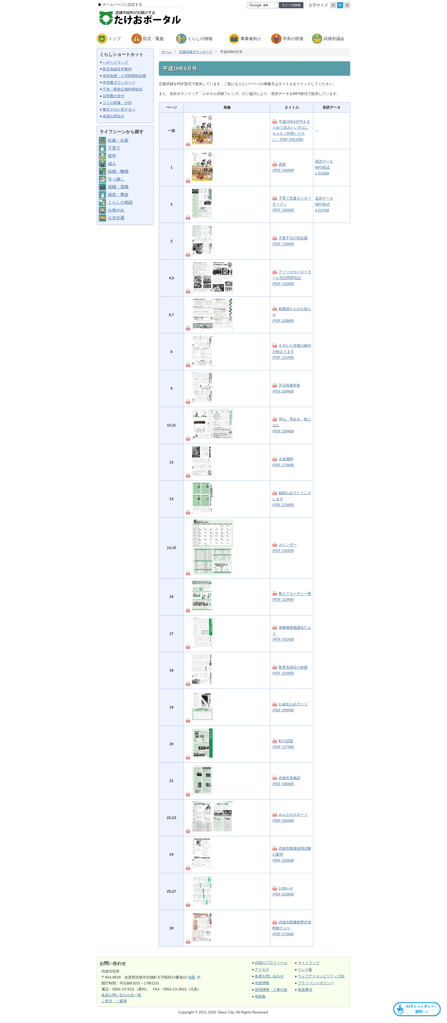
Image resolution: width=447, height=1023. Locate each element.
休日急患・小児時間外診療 (124, 76)
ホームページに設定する (122, 4)
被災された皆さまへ (119, 109)
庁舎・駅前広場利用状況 (123, 89)
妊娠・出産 (118, 140)
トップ (114, 38)
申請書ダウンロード (119, 82)
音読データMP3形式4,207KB (324, 204)
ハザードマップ (115, 62)
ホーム (166, 52)
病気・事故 (118, 194)
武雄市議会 (334, 38)
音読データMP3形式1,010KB (324, 167)
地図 (191, 977)
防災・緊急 (153, 38)
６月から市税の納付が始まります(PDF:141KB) (291, 351)
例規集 (260, 996)
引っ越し (116, 179)
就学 (112, 156)
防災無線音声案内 (117, 69)
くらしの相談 (120, 202)
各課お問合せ (113, 116)
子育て (114, 148)
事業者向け (251, 38)
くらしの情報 (200, 38)
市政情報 (262, 983)
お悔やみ (116, 210)
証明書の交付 (113, 96)
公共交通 (116, 218)
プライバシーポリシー (316, 983)
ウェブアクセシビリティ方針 (321, 976)
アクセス (262, 969)
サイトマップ (308, 963)
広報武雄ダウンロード (196, 52)
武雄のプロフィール (271, 963)
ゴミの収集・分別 (117, 103)
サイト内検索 (291, 5)
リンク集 (305, 969)
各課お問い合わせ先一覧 (121, 995)
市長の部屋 (293, 38)
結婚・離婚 (118, 171)
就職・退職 (118, 187)
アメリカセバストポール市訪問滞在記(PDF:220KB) (291, 278)
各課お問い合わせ (269, 976)
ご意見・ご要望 (114, 1001)
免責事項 (305, 990)
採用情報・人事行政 (271, 990)
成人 (112, 163)
